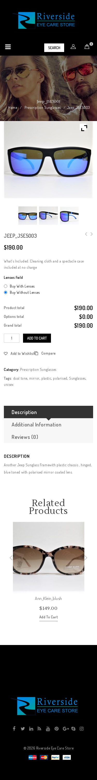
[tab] (48, 412)
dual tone (20, 378)
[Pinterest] (56, 728)
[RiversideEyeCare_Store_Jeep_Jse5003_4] (69, 215)
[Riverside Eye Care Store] (47, 20)
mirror (34, 378)
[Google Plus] (65, 728)
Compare (48, 353)
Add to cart (37, 338)
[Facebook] (14, 728)
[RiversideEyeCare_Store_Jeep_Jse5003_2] (48, 215)
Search (54, 48)
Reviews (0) (25, 436)
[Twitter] (22, 728)
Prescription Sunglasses (43, 107)
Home (12, 107)
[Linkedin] (31, 728)
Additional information (36, 424)
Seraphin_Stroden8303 (84, 237)
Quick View (80, 589)
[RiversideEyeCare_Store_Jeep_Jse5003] (27, 215)
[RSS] (39, 728)
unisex (9, 384)
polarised (60, 378)
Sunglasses (77, 378)
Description (24, 412)
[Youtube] (48, 728)
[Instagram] (81, 728)
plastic (46, 378)
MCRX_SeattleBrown (90, 237)
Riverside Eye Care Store (54, 748)
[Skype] (73, 728)
